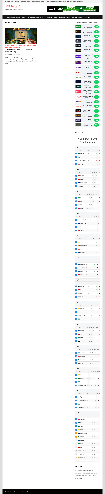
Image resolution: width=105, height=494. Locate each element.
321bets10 (13, 45)
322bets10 (25, 45)
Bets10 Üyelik (78, 478)
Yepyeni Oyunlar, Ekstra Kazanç (38, 1)
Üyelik (28, 1)
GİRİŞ (96, 26)
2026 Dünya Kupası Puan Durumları (75, 1)
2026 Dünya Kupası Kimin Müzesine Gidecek (56, 1)
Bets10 (30, 45)
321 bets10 (7, 45)
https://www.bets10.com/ (81, 132)
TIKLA (96, 32)
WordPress (22, 491)
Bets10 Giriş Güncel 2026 (20, 1)
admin (10, 54)
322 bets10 (19, 45)
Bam (28, 491)
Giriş (20, 47)
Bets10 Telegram (9, 491)
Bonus (10, 47)
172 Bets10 (12, 6)
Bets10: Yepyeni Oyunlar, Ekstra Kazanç (85, 475)
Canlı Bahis (15, 47)
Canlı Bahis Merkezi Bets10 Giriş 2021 (84, 481)
